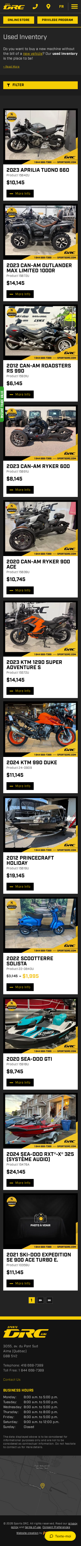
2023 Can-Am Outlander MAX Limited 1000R (39, 268)
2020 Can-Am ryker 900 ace (38, 564)
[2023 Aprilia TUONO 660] (40, 136)
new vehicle (33, 54)
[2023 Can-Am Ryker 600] (40, 433)
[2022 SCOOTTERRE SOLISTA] (40, 925)
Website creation (27, 1533)
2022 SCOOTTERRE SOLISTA (29, 961)
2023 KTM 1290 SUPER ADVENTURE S (34, 665)
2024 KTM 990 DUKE (31, 762)
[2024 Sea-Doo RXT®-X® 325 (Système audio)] (40, 1121)
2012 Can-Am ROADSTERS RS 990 (38, 368)
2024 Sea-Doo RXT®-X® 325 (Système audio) (40, 1157)
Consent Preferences (56, 1527)
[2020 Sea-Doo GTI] (40, 1025)
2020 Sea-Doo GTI (29, 1059)
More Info (22, 194)
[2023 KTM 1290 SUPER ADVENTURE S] (40, 629)
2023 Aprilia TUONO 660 (37, 170)
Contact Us (12, 1380)
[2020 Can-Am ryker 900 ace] (40, 528)
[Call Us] (35, 6)
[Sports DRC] (14, 6)
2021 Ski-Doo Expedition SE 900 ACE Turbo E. (38, 1257)
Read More (11, 66)
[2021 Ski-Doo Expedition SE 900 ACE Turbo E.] (40, 1221)
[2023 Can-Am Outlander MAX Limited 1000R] (40, 232)
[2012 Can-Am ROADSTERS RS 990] (40, 332)
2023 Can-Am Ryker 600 (38, 466)
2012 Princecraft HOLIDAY (30, 861)
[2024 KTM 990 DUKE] (40, 729)
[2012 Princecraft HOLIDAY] (40, 824)
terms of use (33, 1527)
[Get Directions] (48, 6)
